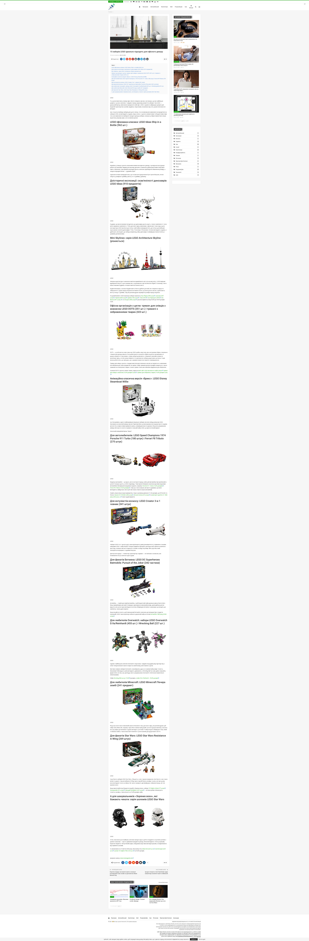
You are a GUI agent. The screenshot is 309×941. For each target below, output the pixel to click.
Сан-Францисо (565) (154, 297)
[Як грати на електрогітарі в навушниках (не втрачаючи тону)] (186, 29)
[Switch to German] (133, 1)
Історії (112, 896)
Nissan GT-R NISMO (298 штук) (123, 495)
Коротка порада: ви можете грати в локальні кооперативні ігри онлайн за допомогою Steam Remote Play (123, 873)
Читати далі (202, 939)
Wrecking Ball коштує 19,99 (121, 678)
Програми (145, 6)
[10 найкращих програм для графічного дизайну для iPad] (186, 104)
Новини (178, 155)
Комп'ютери (179, 149)
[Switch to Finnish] (131, 1)
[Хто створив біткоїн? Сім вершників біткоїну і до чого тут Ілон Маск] (158, 891)
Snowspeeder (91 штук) (117, 790)
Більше (191, 7)
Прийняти (193, 939)
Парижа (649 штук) (120, 297)
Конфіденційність (180, 152)
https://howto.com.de (173, 924)
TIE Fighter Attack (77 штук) (156, 788)
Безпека (178, 138)
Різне (177, 166)
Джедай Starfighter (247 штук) (134, 790)
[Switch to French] (144, 1)
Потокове (178, 158)
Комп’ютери (164, 6)
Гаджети (178, 141)
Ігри (186, 6)
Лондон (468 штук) (130, 299)
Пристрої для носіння (181, 161)
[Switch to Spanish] (139, 1)
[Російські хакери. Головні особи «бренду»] (139, 891)
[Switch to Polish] (155, 1)
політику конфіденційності (196, 937)
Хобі (171, 6)
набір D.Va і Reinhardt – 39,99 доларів (147, 678)
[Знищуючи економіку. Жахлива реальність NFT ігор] (119, 891)
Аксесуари (178, 135)
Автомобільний (154, 6)
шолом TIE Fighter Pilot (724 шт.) (123, 851)
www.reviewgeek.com (126, 858)
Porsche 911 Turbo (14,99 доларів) (152, 486)
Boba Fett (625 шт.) (147, 849)
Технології (178, 172)
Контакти (126, 1)
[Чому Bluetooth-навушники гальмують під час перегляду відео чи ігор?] (186, 79)
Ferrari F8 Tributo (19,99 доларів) (119, 488)
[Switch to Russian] (157, 1)
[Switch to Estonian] (152, 1)
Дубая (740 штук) (133, 297)
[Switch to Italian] (136, 1)
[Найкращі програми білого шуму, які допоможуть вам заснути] (186, 54)
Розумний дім (178, 6)
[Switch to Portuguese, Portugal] (147, 1)
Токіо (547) (143, 297)
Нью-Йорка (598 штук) (147, 296)
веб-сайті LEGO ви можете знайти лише (150, 370)
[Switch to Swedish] (149, 1)
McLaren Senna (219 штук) (141, 495)
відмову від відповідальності (185, 936)
